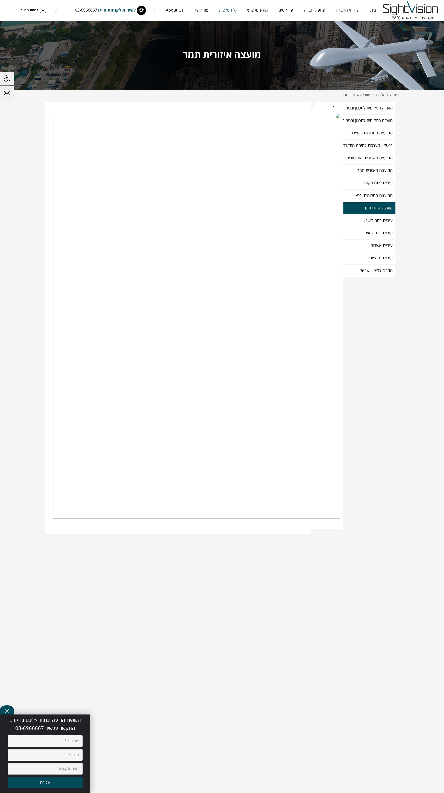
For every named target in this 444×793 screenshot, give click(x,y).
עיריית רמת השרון (378, 220)
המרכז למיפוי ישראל (376, 270)
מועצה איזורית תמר (377, 208)
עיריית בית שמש (379, 233)
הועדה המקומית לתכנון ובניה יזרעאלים (361, 108)
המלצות (225, 10)
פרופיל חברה (314, 10)
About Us (175, 10)
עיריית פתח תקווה (378, 183)
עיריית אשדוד (382, 245)
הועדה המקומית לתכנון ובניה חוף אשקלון (359, 120)
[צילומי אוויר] (411, 10)
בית (373, 10)
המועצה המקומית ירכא (374, 195)
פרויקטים (285, 10)
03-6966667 (86, 10)
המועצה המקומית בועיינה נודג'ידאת (363, 133)
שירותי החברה (347, 10)
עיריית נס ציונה (380, 258)
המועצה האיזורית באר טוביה (369, 158)
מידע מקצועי (257, 10)
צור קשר (201, 10)
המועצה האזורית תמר (375, 170)
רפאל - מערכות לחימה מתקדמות (366, 145)
